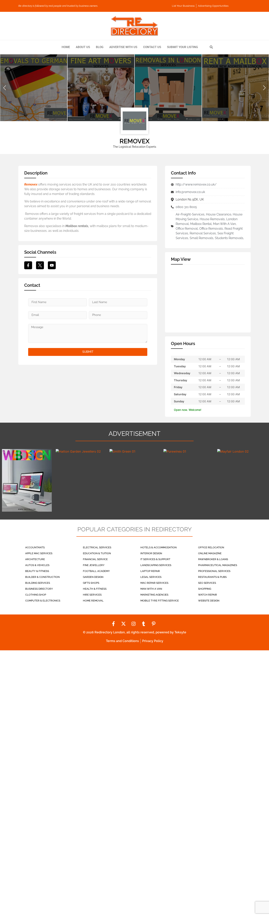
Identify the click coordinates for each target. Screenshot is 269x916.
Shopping (204, 588)
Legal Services (150, 576)
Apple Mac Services (38, 553)
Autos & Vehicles (37, 565)
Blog (99, 47)
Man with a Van (151, 588)
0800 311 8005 (186, 207)
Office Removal (187, 228)
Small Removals (201, 238)
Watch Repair (207, 594)
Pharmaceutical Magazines (217, 565)
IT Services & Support (155, 559)
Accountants (35, 547)
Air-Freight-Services (190, 214)
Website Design (208, 600)
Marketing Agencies (154, 594)
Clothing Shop (35, 594)
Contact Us (152, 47)
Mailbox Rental (200, 224)
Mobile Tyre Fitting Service (159, 600)
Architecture (35, 559)
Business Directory (39, 588)
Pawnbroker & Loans (213, 559)
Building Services (37, 582)
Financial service (95, 559)
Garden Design (93, 576)
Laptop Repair (150, 571)
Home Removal (93, 600)
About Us (83, 47)
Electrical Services (97, 547)
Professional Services (214, 571)
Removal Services (203, 233)
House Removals (212, 219)
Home (66, 47)
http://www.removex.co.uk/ (196, 184)
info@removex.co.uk (190, 192)
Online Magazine (210, 553)
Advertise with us (123, 47)
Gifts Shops (91, 582)
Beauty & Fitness (37, 571)
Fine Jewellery (94, 565)
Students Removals (229, 238)
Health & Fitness (95, 588)
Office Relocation (211, 547)
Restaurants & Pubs (212, 576)
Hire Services (92, 594)
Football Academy (96, 571)
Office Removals (211, 228)
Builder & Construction (42, 576)
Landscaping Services (155, 565)
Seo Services (207, 582)
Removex (30, 184)
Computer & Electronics (42, 600)
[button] (4, 87)
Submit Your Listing (182, 47)
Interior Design (151, 553)
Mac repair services (154, 582)
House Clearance (218, 214)
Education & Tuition (97, 553)
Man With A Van (224, 224)
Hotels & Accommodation (158, 547)
